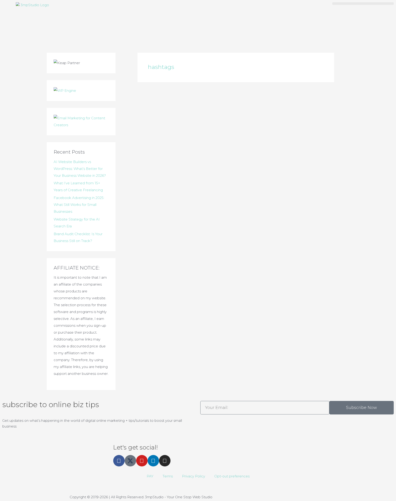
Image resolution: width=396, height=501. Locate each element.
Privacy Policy (193, 476)
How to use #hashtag (189, 127)
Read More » (180, 173)
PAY (150, 476)
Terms (167, 476)
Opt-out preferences (232, 476)
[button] (363, 3)
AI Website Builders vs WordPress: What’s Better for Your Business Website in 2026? (80, 169)
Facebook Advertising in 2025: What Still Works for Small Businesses (79, 205)
